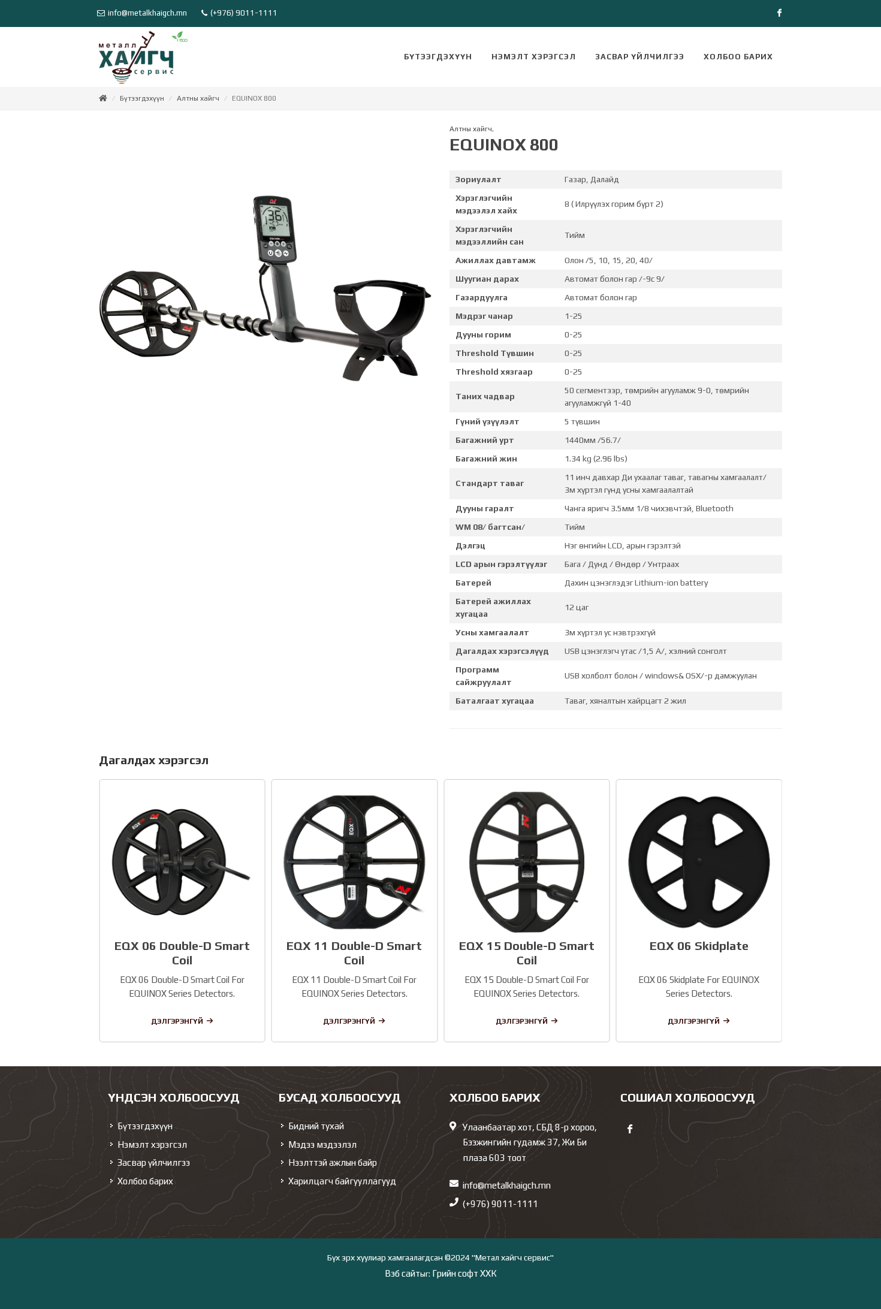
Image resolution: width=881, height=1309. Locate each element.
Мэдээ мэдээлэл (322, 1144)
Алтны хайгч (198, 98)
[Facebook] (779, 13)
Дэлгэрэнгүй (177, 1021)
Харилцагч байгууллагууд (342, 1181)
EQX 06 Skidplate (526, 945)
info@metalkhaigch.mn (147, 12)
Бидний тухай (316, 1126)
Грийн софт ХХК (464, 1273)
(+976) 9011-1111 (243, 12)
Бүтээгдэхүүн (142, 98)
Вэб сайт (402, 1273)
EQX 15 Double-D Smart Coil (354, 953)
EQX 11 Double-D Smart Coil (182, 953)
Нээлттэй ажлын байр (332, 1162)
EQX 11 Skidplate (699, 945)
